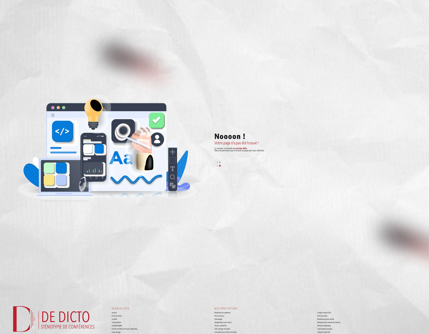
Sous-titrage (116, 332)
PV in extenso (219, 316)
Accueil (114, 313)
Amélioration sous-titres (223, 322)
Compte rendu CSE (323, 332)
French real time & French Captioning (124, 329)
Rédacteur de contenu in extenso (329, 322)
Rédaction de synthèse (222, 313)
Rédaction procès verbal (325, 319)
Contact (114, 319)
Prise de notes (117, 316)
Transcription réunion (324, 329)
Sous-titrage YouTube (222, 329)
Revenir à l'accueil (232, 157)
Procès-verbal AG (220, 325)
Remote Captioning (324, 325)
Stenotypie (218, 319)
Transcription (116, 322)
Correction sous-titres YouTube (225, 332)
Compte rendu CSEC (324, 313)
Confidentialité (117, 325)
